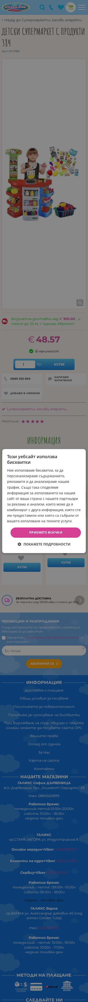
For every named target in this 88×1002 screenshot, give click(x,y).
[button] (44, 544)
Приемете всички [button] (45, 532)
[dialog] (44, 501)
